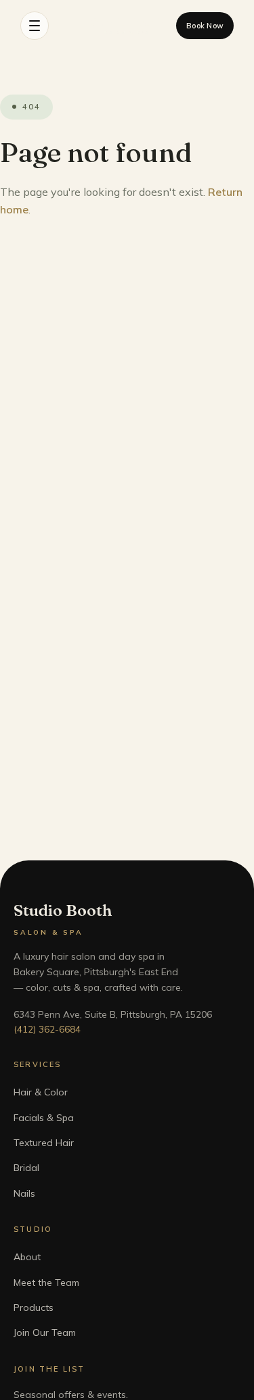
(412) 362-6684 (47, 1029)
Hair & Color (41, 1092)
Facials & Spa (44, 1118)
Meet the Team (46, 1282)
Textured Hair (44, 1143)
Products (34, 1307)
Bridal (26, 1168)
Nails (24, 1193)
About (27, 1257)
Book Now (205, 25)
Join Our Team (45, 1332)
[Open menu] (34, 25)
